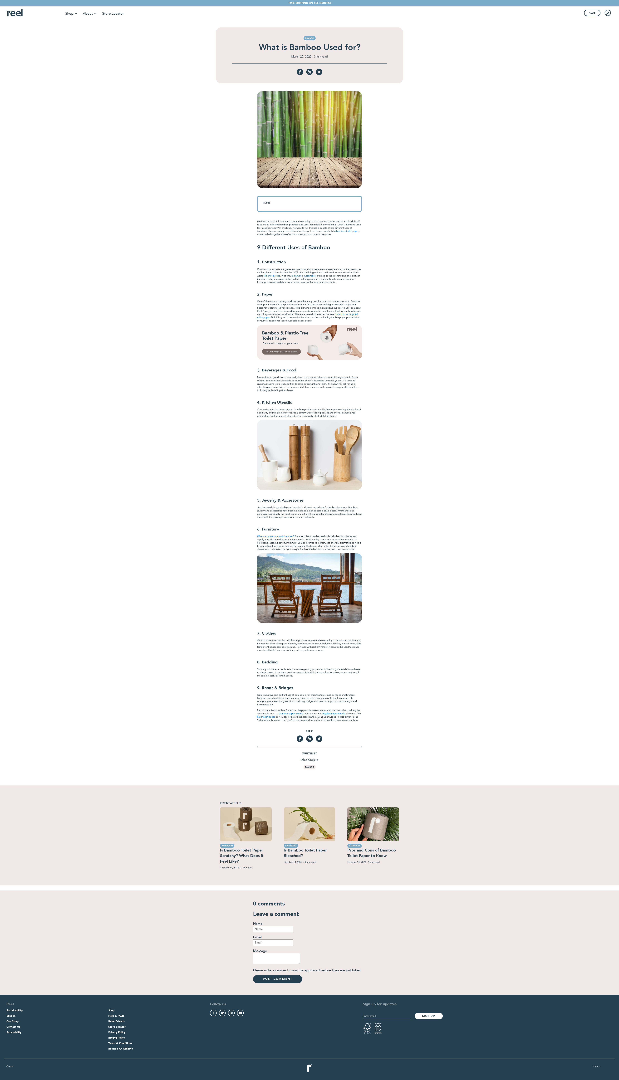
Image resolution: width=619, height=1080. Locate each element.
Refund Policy (116, 1038)
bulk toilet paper (266, 716)
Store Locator (113, 13)
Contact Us (13, 1027)
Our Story (12, 1021)
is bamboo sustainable (304, 275)
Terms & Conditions (120, 1043)
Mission (10, 1016)
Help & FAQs (116, 1016)
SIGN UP (428, 1016)
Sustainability (14, 1010)
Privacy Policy (116, 1032)
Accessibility (13, 1032)
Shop (69, 13)
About (88, 13)
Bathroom (227, 845)
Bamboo (309, 767)
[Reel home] (15, 12)
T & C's (596, 1067)
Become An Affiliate (120, 1049)
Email (257, 937)
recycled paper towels (333, 713)
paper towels (295, 713)
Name (258, 923)
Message (260, 951)
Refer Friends (116, 1021)
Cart (592, 13)
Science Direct (272, 275)
